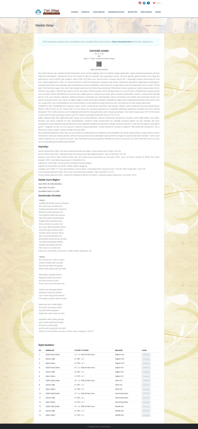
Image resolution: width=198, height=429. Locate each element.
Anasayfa (74, 12)
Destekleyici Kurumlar (116, 12)
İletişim (158, 12)
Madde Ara (85, 12)
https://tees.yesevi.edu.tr (122, 42)
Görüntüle (146, 354)
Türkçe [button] (157, 3)
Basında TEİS (132, 12)
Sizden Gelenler (146, 12)
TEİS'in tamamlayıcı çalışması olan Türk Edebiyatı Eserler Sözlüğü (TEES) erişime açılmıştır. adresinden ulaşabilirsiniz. (98, 42)
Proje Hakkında (98, 12)
